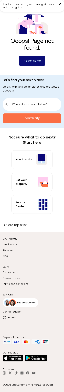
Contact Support (12, 311)
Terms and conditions (15, 284)
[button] (32, 226)
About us (8, 250)
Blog (5, 256)
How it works (10, 244)
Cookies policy (11, 278)
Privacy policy (11, 272)
